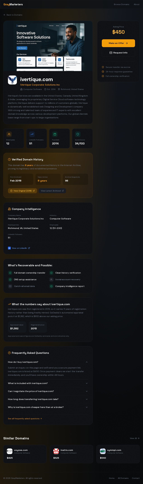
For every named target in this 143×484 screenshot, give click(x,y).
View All (133, 438)
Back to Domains (14, 15)
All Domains (123, 478)
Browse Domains (121, 4)
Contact (136, 478)
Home (112, 478)
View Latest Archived (51, 190)
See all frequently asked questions (24, 418)
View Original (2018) (23, 190)
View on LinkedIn (18, 248)
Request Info (120, 52)
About (137, 4)
